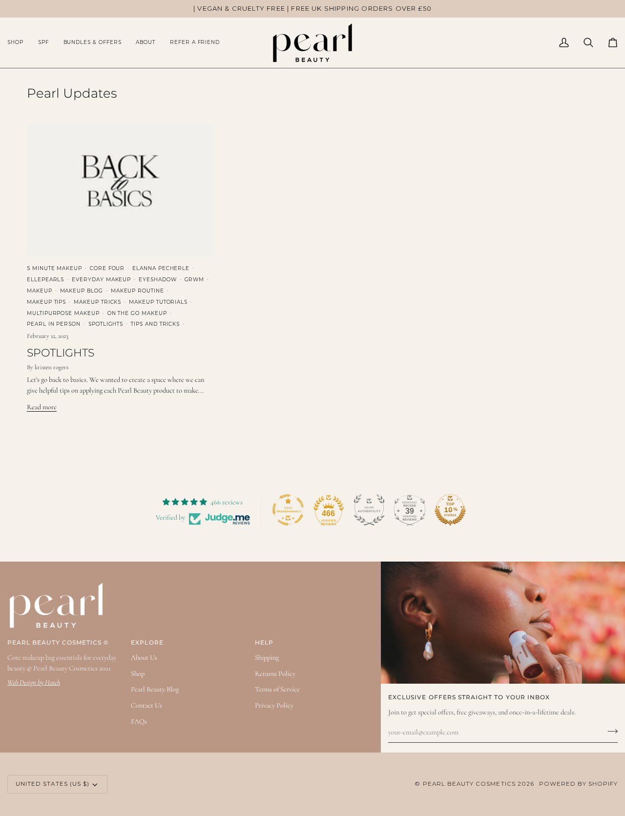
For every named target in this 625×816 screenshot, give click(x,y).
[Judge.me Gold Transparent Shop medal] (288, 509)
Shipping (267, 657)
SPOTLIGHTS (60, 352)
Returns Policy (275, 674)
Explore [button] (147, 642)
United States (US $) (52, 783)
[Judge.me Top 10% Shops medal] (450, 509)
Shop (138, 674)
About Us (144, 657)
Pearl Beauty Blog (155, 689)
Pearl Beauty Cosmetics (469, 783)
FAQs (139, 721)
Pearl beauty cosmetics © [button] (58, 642)
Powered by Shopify (578, 783)
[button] (19, 43)
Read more (42, 407)
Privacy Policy (274, 705)
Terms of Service (277, 689)
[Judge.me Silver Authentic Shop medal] (369, 509)
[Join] (610, 731)
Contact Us (146, 705)
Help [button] (264, 642)
